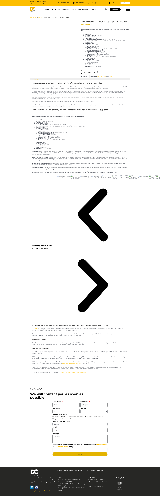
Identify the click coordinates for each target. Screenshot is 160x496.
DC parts (127, 9)
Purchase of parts (60, 417)
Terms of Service (62, 447)
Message (55, 434)
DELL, (74, 363)
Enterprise (84, 402)
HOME (59, 470)
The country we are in (37, 4)
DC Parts (35, 329)
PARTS (74, 9)
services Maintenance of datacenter (91, 417)
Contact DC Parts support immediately (73, 372)
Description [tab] (36, 79)
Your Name (57, 402)
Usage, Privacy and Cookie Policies (42, 491)
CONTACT (94, 9)
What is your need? (59, 415)
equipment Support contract (63, 419)
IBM (36, 17)
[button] (106, 9)
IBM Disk (40, 17)
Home (32, 17)
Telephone (56, 408)
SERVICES (65, 9)
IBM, (63, 363)
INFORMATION (83, 9)
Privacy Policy (101, 445)
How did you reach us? (61, 421)
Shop (86, 470)
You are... (84, 408)
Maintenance (72, 417)
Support (115, 3)
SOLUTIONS (56, 9)
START (47, 9)
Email (54, 427)
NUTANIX (79, 363)
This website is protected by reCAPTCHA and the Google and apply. (79, 446)
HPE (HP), (69, 363)
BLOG (93, 470)
